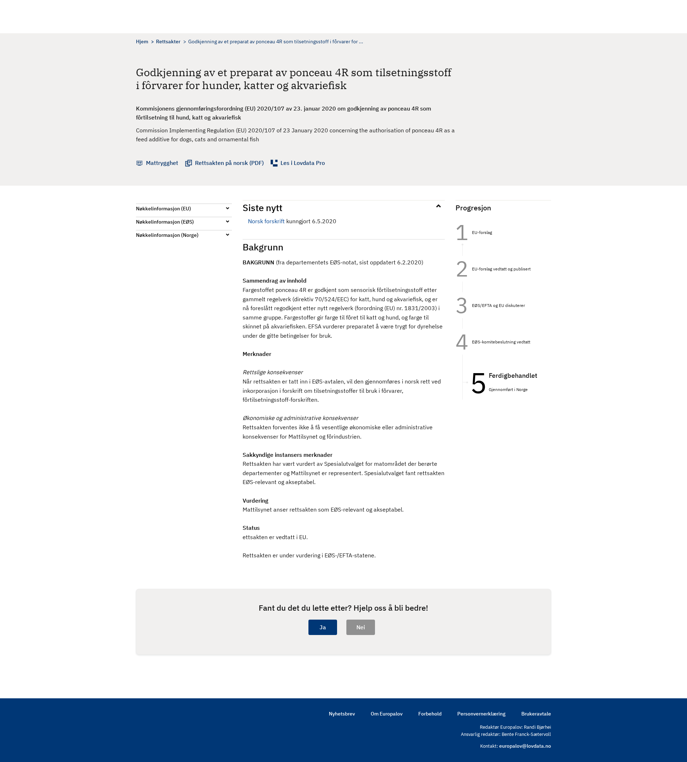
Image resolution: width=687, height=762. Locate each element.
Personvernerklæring (481, 713)
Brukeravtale (536, 713)
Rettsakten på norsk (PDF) (229, 162)
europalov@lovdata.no (525, 746)
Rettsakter (168, 41)
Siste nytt (262, 207)
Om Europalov (387, 713)
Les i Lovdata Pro (303, 162)
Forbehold (430, 713)
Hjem (142, 41)
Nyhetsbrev (342, 713)
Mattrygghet (162, 162)
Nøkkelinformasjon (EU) (163, 208)
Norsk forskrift (266, 221)
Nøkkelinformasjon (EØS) (165, 222)
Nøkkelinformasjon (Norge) (167, 235)
